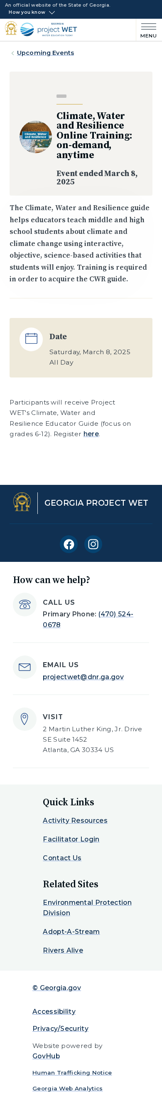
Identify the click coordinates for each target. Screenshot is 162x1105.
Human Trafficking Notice (72, 1072)
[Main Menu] (146, 29)
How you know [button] (27, 12)
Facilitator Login (71, 839)
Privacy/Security (60, 1029)
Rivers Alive (63, 950)
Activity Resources (75, 820)
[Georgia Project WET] (45, 29)
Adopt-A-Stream (71, 932)
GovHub (46, 1056)
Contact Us (62, 858)
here (91, 434)
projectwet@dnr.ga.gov (83, 677)
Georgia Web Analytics (67, 1088)
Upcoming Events (45, 53)
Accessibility (54, 1012)
